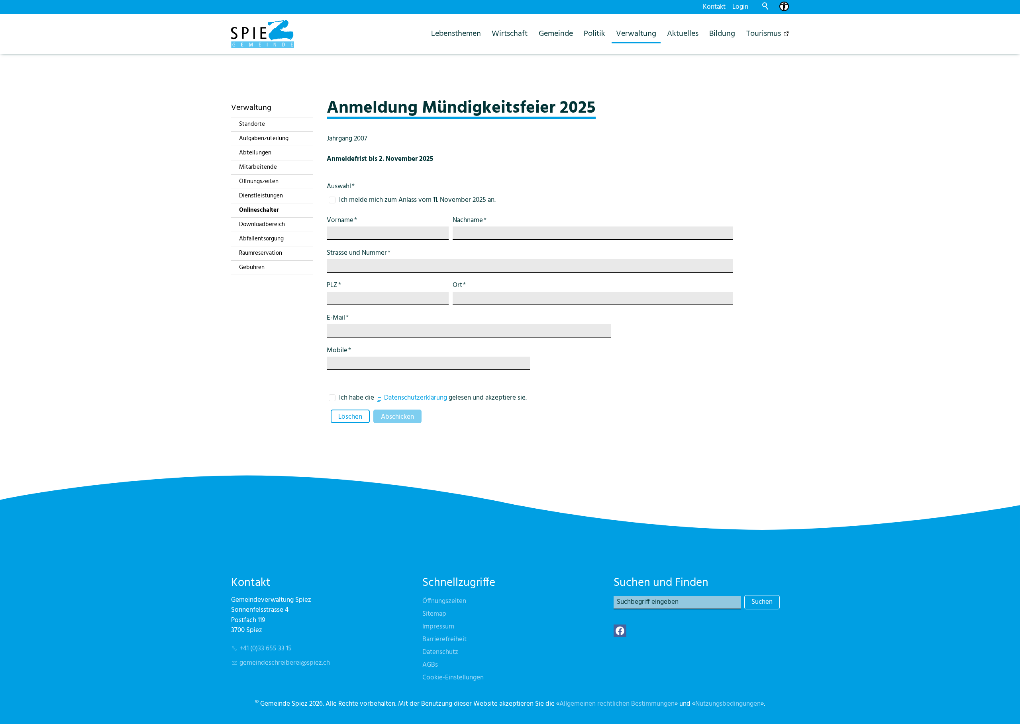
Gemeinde (556, 33)
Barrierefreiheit (444, 639)
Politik (594, 33)
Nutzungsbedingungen (728, 704)
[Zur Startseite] (262, 34)
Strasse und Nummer (358, 253)
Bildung (722, 33)
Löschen (350, 417)
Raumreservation (260, 253)
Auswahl (341, 186)
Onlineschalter (259, 210)
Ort (459, 285)
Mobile (339, 350)
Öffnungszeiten (259, 181)
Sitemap (434, 614)
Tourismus (763, 33)
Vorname (342, 220)
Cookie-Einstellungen (453, 677)
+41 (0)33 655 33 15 (265, 648)
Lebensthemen (456, 33)
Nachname (469, 220)
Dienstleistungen (261, 196)
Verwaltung (636, 33)
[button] (620, 630)
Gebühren (252, 267)
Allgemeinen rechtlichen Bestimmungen (617, 704)
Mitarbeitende (258, 167)
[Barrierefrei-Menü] (784, 6)
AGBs (430, 665)
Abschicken (397, 417)
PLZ (334, 285)
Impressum (438, 626)
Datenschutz (440, 652)
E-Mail (338, 317)
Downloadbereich (262, 224)
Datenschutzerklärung (415, 397)
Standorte (252, 124)
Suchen (762, 602)
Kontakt (714, 7)
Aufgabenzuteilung (263, 138)
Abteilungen (255, 153)
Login (740, 7)
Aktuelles (682, 33)
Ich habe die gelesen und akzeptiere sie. (433, 397)
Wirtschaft (510, 33)
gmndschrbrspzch (284, 663)
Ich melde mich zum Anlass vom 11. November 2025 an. (417, 200)
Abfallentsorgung (261, 239)
